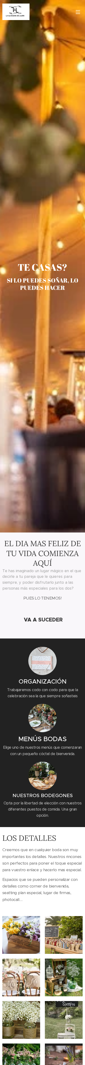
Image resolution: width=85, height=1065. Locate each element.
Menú (78, 12)
